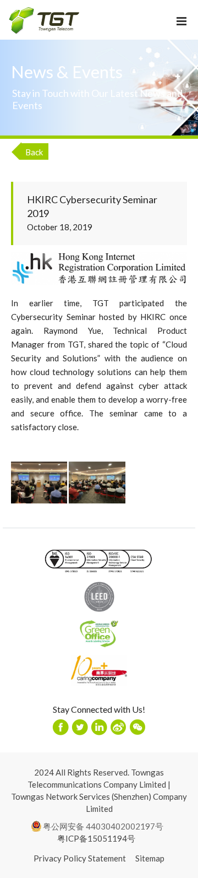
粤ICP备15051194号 (96, 838)
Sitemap (149, 858)
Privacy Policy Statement (80, 858)
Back (34, 152)
